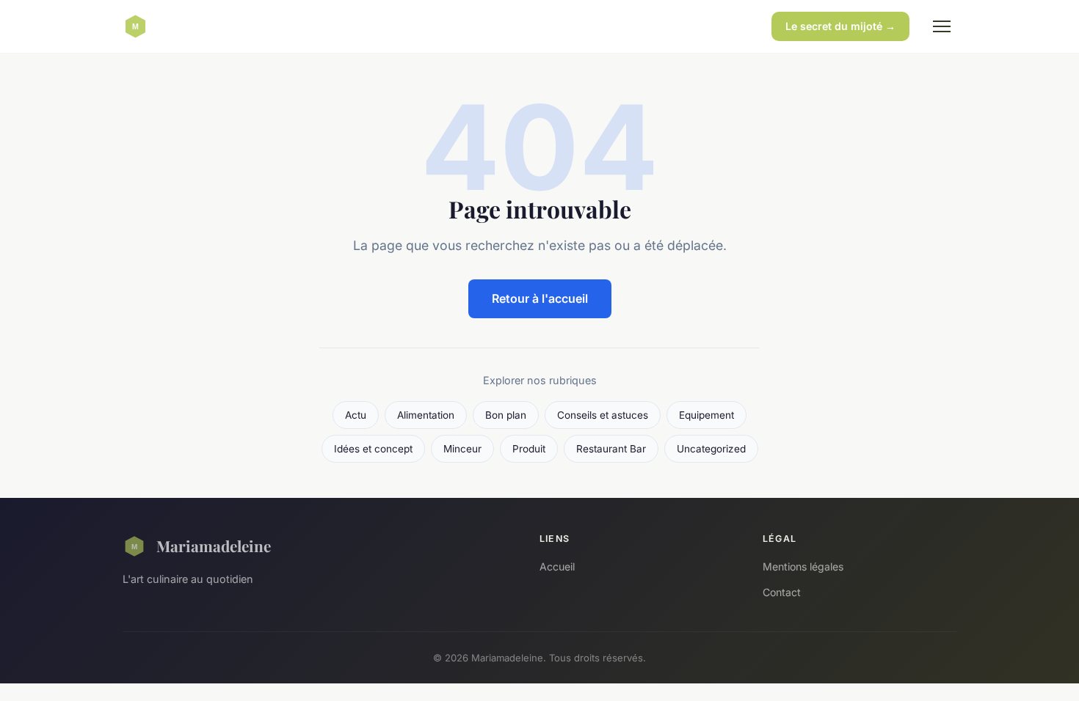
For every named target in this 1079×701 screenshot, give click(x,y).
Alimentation (425, 415)
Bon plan (505, 415)
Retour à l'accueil (540, 298)
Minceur (462, 449)
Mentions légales (803, 566)
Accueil (557, 566)
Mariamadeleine (213, 545)
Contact (782, 592)
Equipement (706, 415)
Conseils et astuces (602, 415)
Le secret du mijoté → (840, 26)
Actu (355, 415)
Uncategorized (711, 449)
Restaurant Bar (611, 449)
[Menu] (941, 26)
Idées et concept (373, 449)
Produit (528, 449)
